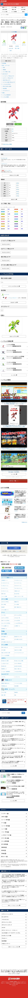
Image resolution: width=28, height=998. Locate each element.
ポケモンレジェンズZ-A (6, 922)
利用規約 (15, 981)
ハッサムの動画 (5, 97)
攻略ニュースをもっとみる (13, 905)
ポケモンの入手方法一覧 (13, 286)
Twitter (10, 984)
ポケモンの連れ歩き (17, 663)
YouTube (13, 984)
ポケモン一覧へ (13, 480)
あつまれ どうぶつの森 (6, 935)
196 (12, 129)
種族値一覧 (13, 199)
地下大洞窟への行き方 (18, 639)
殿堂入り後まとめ (4, 647)
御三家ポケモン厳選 (4, 660)
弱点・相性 (17, 48)
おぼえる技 (11, 48)
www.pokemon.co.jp (11, 126)
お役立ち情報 (4, 9)
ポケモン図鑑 (14, 7)
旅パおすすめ (16, 593)
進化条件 (3, 607)
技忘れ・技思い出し (17, 668)
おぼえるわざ (5, 73)
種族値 (4, 69)
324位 (17, 189)
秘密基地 (3, 639)
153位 (17, 191)
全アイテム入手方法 (17, 615)
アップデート (4, 813)
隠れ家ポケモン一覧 (17, 636)
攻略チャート (4, 7)
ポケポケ (3, 927)
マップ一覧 (3, 615)
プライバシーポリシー (21, 981)
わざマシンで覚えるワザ (8, 78)
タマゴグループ (6, 90)
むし (18, 124)
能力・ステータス (6, 65)
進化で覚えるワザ (6, 80)
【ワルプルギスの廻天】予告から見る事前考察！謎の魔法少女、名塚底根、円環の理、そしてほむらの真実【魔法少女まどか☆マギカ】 (13, 876)
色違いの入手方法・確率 (5, 652)
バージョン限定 (4, 11)
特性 (4, 67)
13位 (17, 185)
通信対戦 (16, 692)
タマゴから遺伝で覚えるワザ (9, 82)
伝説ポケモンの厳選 (17, 650)
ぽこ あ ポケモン (5, 916)
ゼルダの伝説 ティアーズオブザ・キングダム (11, 932)
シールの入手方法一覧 (18, 623)
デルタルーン (4, 938)
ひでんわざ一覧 (17, 617)
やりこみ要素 (4, 841)
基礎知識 (3, 847)
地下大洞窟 (23, 9)
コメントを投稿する (14, 548)
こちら (17, 551)
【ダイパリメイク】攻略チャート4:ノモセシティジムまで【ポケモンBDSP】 (13, 749)
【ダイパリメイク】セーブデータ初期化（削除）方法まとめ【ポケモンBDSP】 (13, 722)
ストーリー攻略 (5, 819)
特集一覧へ (25, 522)
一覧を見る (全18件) (5, 244)
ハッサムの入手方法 (6, 84)
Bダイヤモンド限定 (7, 144)
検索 (26, 14)
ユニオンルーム (17, 676)
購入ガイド (4, 856)
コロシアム (3, 676)
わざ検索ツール (17, 625)
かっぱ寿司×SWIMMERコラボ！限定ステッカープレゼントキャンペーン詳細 (13, 892)
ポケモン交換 (3, 692)
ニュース (4, 828)
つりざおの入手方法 (17, 671)
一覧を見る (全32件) (5, 252)
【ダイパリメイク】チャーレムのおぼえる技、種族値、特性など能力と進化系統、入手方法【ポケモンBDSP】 (12, 757)
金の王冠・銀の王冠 (17, 666)
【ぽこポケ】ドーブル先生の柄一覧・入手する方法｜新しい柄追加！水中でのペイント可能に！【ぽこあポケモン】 (13, 881)
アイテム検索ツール (4, 625)
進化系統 (17, 46)
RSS (17, 984)
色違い (11, 50)
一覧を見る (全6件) (5, 268)
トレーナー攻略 (4, 596)
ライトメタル (8, 170)
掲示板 (23, 11)
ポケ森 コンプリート (6, 943)
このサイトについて (4, 981)
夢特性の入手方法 (13, 175)
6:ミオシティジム (4, 588)
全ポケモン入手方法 (4, 601)
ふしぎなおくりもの (4, 663)
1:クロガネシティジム (18, 580)
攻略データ (23, 7)
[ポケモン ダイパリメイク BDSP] (12, 5)
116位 (17, 195)
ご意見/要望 (11, 981)
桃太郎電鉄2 (4, 940)
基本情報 (4, 63)
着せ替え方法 (3, 666)
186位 (17, 183)
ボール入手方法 (17, 620)
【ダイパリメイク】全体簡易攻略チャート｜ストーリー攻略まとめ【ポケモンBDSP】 (13, 745)
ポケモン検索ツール (4, 609)
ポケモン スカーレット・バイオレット (9, 930)
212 (12, 131)
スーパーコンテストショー (19, 652)
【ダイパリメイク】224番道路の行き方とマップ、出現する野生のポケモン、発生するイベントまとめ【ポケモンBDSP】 (13, 740)
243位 (17, 193)
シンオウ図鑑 (14, 31)
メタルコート (15, 297)
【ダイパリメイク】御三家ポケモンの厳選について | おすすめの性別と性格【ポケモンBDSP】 (12, 762)
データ (3, 822)
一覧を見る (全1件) (5, 260)
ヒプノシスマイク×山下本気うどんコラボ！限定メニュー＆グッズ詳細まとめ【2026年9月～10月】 (13, 901)
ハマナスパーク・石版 (18, 647)
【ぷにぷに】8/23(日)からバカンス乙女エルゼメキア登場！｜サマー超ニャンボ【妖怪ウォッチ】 (13, 887)
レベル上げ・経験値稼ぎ (5, 671)
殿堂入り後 (14, 9)
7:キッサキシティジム (18, 588)
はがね (10, 124)
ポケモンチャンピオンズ (7, 924)
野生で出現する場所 (7, 86)
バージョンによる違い (18, 683)
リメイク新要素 (14, 11)
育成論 (3, 853)
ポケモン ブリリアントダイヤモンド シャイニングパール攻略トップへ (15, 701)
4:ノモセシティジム (4, 585)
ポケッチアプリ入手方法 (5, 623)
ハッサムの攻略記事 (6, 94)
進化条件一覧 (13, 302)
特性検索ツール (4, 628)
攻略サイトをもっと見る (13, 946)
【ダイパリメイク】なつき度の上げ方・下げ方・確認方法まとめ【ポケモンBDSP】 (13, 753)
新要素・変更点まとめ (5, 683)
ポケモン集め (4, 838)
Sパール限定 (16, 604)
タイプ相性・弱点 (6, 71)
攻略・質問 (3, 695)
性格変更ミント (4, 668)
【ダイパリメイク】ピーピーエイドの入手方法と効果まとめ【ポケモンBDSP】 (13, 726)
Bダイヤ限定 (3, 604)
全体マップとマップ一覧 (18, 596)
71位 (17, 187)
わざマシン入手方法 (4, 617)
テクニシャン (4, 163)
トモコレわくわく (5, 919)
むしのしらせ (4, 158)
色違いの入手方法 (13, 336)
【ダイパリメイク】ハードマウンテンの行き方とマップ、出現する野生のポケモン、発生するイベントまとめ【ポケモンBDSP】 (13, 731)
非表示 (9, 60)
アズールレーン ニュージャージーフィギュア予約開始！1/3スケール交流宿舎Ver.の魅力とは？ (13, 896)
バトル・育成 (4, 831)
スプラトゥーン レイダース (7, 914)
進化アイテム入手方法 (5, 620)
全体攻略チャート (4, 580)
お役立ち (4, 816)
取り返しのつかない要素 (18, 660)
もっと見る (13, 375)
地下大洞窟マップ (4, 636)
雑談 (15, 695)
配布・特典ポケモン (17, 607)
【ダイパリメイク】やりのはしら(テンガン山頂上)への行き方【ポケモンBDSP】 (12, 735)
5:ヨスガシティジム (17, 585)
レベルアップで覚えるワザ (8, 75)
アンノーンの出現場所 (5, 655)
